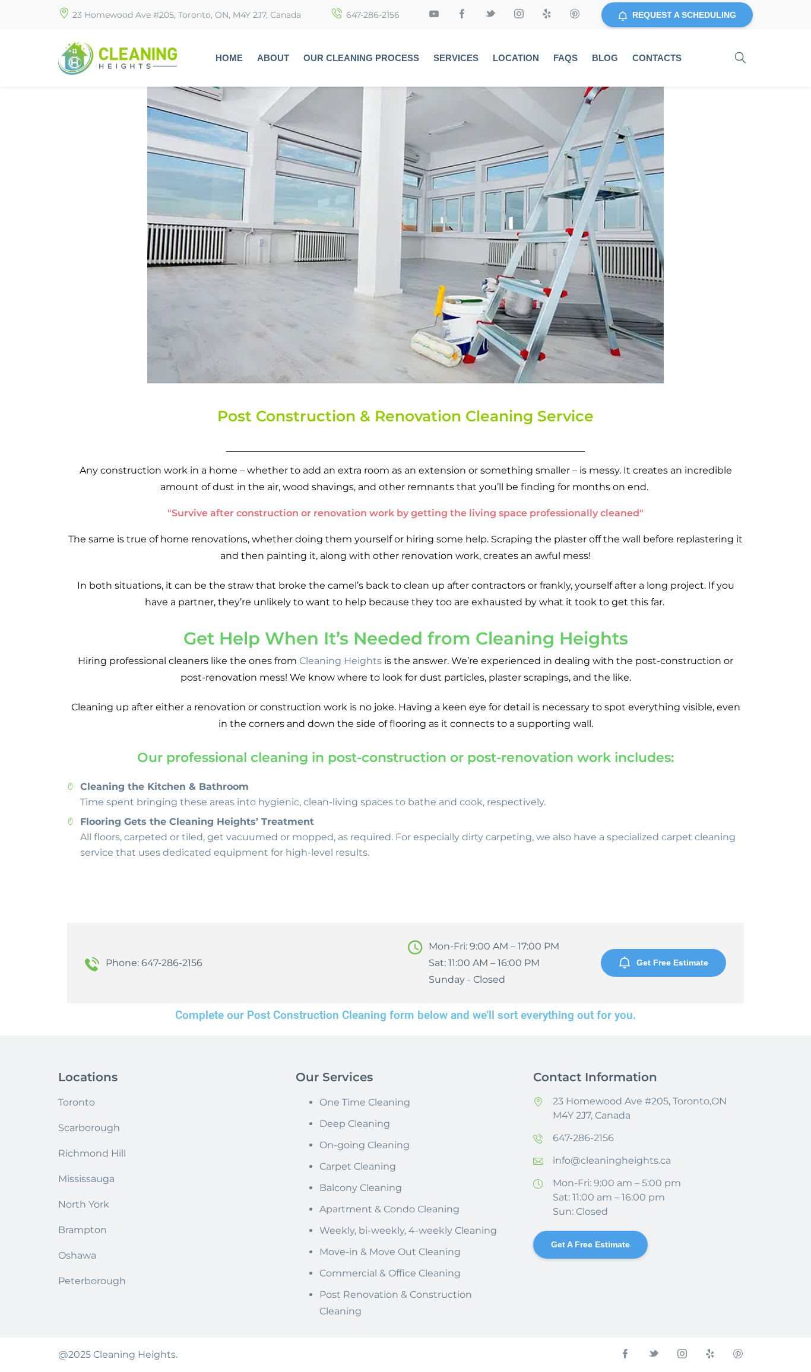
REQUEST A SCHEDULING (684, 15)
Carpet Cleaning (357, 1166)
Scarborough (89, 1127)
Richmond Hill (92, 1153)
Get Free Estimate (672, 962)
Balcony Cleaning (360, 1187)
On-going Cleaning (364, 1145)
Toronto (76, 1102)
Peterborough (92, 1281)
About (273, 58)
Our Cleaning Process (361, 58)
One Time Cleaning (364, 1102)
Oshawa (77, 1255)
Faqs (565, 58)
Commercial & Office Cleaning (390, 1273)
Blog (605, 58)
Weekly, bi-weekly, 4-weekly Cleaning (408, 1230)
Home (229, 58)
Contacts (657, 58)
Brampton (82, 1230)
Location (516, 58)
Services (456, 58)
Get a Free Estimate (590, 1244)
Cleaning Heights (340, 660)
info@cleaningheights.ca (612, 1160)
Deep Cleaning (354, 1123)
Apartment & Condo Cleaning (389, 1209)
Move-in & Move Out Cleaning (390, 1251)
